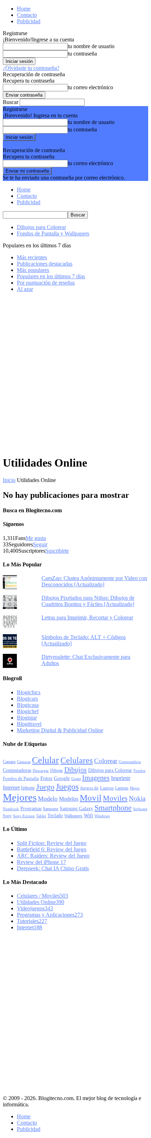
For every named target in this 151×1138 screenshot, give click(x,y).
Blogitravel (29, 724)
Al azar (25, 289)
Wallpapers (73, 815)
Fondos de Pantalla (21, 778)
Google (62, 778)
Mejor (135, 788)
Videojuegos (35, 908)
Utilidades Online (40, 902)
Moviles (115, 798)
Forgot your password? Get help (38, 144)
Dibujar (56, 770)
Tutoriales (32, 921)
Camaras (24, 762)
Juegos (67, 786)
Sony (7, 815)
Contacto (27, 15)
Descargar (41, 770)
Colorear (105, 761)
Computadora (130, 762)
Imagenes (96, 777)
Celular (45, 760)
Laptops (122, 788)
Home (24, 9)
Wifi (88, 815)
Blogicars (27, 699)
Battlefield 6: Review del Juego (51, 849)
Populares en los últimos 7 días (51, 276)
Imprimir (120, 778)
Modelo (48, 798)
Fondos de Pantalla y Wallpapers (53, 233)
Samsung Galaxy (76, 808)
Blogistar (27, 718)
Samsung (50, 809)
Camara (9, 761)
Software (140, 809)
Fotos (46, 778)
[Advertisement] (75, 373)
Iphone (28, 788)
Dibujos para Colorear (41, 227)
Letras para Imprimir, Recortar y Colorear (87, 617)
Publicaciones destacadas (44, 264)
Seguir (40, 544)
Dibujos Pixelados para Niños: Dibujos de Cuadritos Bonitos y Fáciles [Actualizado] (87, 601)
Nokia (137, 798)
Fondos (139, 770)
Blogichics (28, 692)
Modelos (68, 799)
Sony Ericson (24, 816)
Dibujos (75, 769)
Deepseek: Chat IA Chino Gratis (53, 868)
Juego (45, 786)
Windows (102, 816)
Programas (30, 808)
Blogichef (28, 711)
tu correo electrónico (90, 87)
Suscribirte (57, 551)
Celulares (76, 760)
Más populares (33, 270)
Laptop (107, 788)
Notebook (11, 809)
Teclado (55, 815)
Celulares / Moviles (42, 896)
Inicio (9, 480)
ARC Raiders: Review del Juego (53, 856)
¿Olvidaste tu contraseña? (31, 68)
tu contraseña (82, 54)
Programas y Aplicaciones (50, 915)
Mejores (20, 797)
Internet (11, 788)
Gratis (76, 778)
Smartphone (113, 807)
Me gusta (36, 538)
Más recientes (32, 257)
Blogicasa (28, 705)
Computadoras (17, 770)
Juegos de (89, 788)
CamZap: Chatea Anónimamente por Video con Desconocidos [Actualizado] (94, 581)
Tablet (41, 816)
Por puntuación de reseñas (46, 283)
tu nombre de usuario (91, 46)
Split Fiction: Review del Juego (51, 843)
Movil (90, 797)
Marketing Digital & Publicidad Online (60, 730)
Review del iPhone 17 (41, 862)
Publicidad (28, 21)
